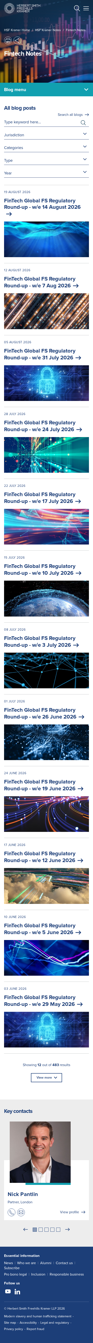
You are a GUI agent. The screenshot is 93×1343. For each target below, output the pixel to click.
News (8, 1263)
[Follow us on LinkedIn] (17, 1292)
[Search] (73, 19)
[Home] (22, 8)
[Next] (67, 1229)
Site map (10, 1322)
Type (8, 160)
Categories (13, 148)
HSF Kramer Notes (48, 30)
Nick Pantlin (23, 1194)
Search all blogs (70, 114)
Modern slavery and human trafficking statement (37, 1316)
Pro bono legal (15, 1274)
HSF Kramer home (17, 30)
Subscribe (12, 1268)
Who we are (26, 1263)
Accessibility (28, 1322)
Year (8, 173)
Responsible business (67, 1274)
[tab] (35, 1230)
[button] (77, 9)
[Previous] (25, 1229)
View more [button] (44, 1077)
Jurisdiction (14, 135)
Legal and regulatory (54, 1322)
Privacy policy (13, 1329)
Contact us (64, 1263)
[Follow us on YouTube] (8, 1292)
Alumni (45, 1263)
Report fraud (35, 1329)
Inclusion (38, 1274)
